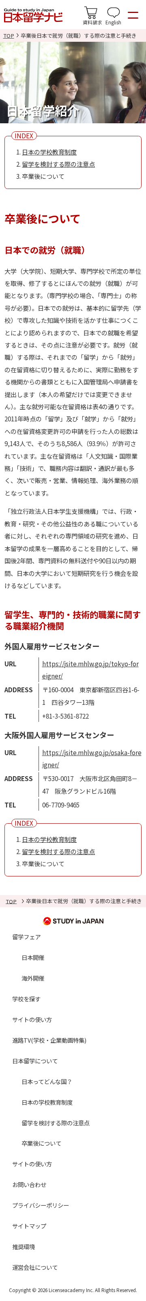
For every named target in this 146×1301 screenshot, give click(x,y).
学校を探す (26, 998)
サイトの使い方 (32, 1019)
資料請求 (92, 22)
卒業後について (41, 1143)
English (113, 22)
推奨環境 (23, 1246)
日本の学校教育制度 (49, 151)
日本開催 (32, 957)
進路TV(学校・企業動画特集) (49, 1040)
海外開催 (32, 978)
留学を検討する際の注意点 (58, 163)
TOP (8, 35)
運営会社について (35, 1267)
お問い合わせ (29, 1184)
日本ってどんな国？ (46, 1081)
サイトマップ (29, 1226)
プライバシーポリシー (40, 1205)
